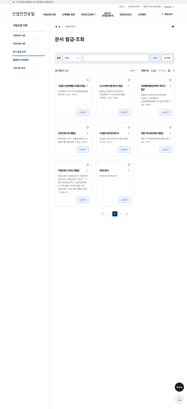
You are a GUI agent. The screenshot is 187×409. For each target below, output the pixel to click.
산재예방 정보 (68, 16)
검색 (155, 58)
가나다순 (162, 71)
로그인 (121, 6)
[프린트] (173, 27)
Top (179, 400)
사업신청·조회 (49, 16)
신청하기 (83, 112)
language (169, 6)
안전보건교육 (87, 14)
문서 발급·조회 (19, 53)
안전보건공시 (126, 14)
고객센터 (142, 16)
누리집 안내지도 (134, 6)
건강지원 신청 (19, 43)
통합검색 (168, 14)
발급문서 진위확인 (21, 60)
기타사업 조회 (19, 68)
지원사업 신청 (19, 35)
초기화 (167, 58)
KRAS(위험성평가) (107, 15)
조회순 (154, 71)
